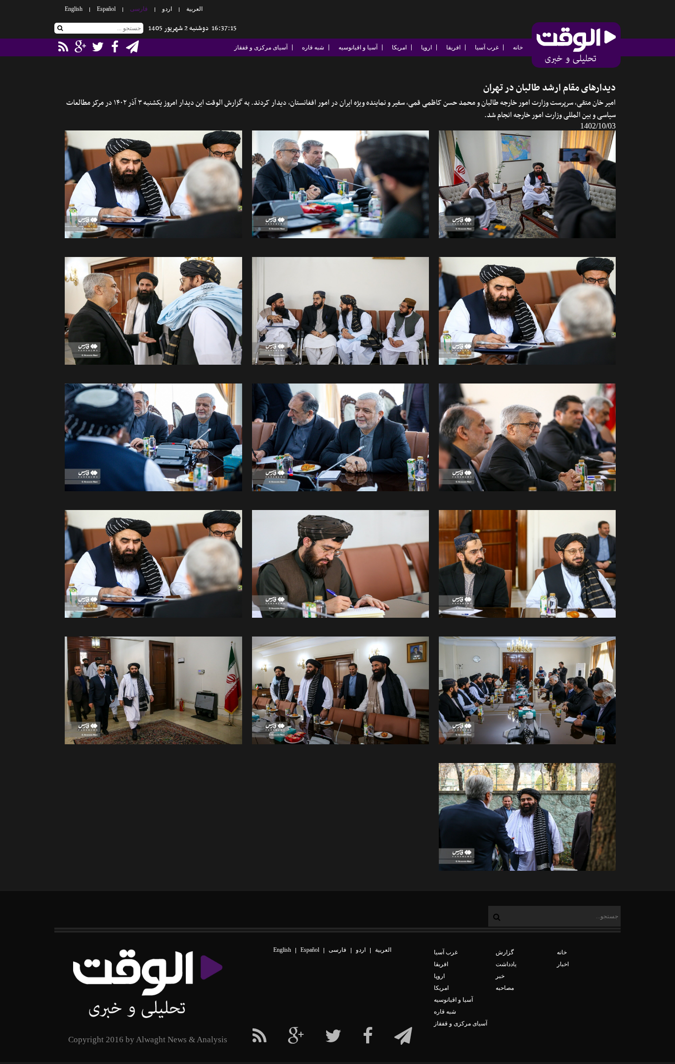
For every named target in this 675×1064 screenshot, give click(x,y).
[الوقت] (576, 46)
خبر (500, 976)
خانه (518, 47)
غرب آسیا (487, 47)
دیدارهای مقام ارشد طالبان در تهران (549, 88)
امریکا (399, 47)
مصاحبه (505, 987)
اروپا (426, 47)
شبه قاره (313, 47)
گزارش (505, 952)
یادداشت (506, 964)
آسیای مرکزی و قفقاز (261, 47)
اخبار (563, 964)
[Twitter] (333, 1036)
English (74, 8)
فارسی (139, 8)
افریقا (453, 47)
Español (106, 8)
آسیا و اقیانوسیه (358, 47)
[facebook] (403, 1036)
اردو (167, 8)
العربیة (194, 8)
